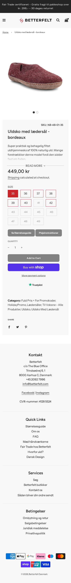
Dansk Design (35, 457)
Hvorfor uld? (35, 452)
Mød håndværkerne (35, 441)
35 (12, 193)
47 (12, 221)
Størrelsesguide (36, 426)
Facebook (28, 392)
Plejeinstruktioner (48, 232)
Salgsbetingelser (35, 523)
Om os (35, 431)
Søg (35, 480)
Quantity (13, 241)
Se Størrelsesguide (21, 232)
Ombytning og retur (35, 518)
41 (38, 203)
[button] (34, 112)
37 (38, 193)
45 (38, 212)
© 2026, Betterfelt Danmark (34, 574)
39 (13, 203)
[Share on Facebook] (9, 327)
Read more (34, 165)
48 (25, 221)
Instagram (42, 392)
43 (13, 212)
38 (50, 193)
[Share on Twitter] (18, 327)
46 (51, 212)
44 (26, 212)
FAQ (35, 436)
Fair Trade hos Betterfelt (35, 446)
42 (51, 203)
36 (25, 193)
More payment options (33, 275)
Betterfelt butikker (35, 485)
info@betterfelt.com (35, 384)
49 (38, 221)
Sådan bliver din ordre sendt (35, 495)
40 (26, 203)
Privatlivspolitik (35, 533)
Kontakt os (35, 490)
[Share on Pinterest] (26, 327)
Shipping (13, 177)
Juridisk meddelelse (35, 528)
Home (5, 32)
